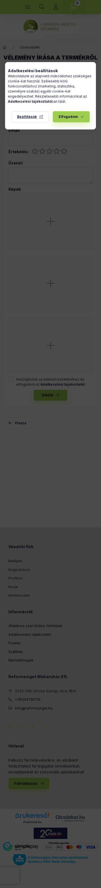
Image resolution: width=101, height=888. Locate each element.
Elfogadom (68, 117)
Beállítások (27, 117)
